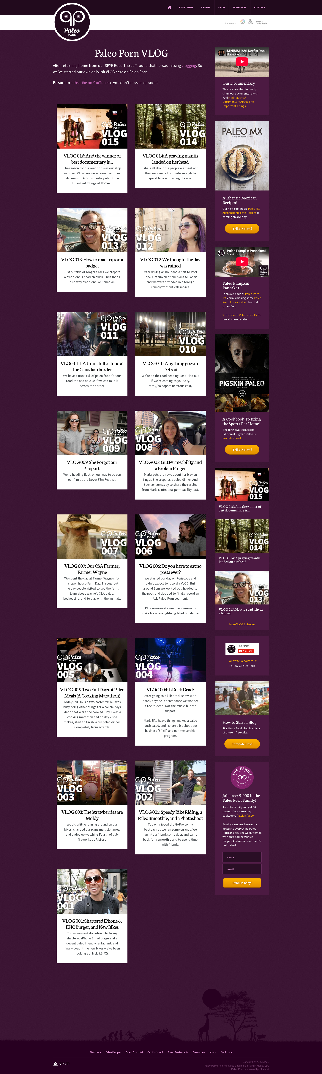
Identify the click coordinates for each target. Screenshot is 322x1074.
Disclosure (226, 1052)
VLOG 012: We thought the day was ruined (170, 262)
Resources (199, 1052)
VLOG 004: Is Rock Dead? (170, 689)
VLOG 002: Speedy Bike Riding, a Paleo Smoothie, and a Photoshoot (170, 814)
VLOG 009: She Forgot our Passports (92, 464)
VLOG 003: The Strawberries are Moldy (92, 814)
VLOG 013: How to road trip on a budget (92, 262)
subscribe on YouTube (89, 82)
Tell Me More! (242, 228)
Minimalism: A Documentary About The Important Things (238, 102)
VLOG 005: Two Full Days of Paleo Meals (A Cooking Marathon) (92, 692)
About (212, 1052)
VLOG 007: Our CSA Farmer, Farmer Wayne (92, 568)
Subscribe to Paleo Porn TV (239, 315)
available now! (231, 438)
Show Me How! (242, 743)
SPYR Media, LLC (259, 1065)
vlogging (189, 65)
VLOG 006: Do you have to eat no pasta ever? (170, 568)
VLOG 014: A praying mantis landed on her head (170, 158)
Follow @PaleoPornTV (242, 661)
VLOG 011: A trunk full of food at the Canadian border (92, 366)
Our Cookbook (155, 1052)
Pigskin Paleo (245, 815)
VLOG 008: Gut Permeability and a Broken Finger (170, 464)
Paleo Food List (134, 1052)
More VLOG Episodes (242, 624)
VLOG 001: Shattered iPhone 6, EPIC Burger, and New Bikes (92, 923)
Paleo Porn (72, 22)
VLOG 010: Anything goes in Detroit (170, 366)
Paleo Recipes (113, 1052)
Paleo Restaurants (178, 1052)
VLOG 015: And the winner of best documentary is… (92, 158)
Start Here (95, 1052)
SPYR (265, 1062)
